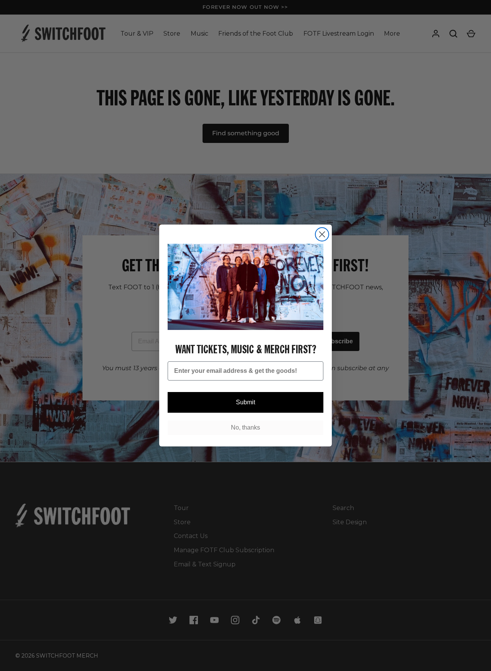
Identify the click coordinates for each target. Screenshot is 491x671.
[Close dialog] (322, 234)
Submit (245, 402)
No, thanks (245, 427)
